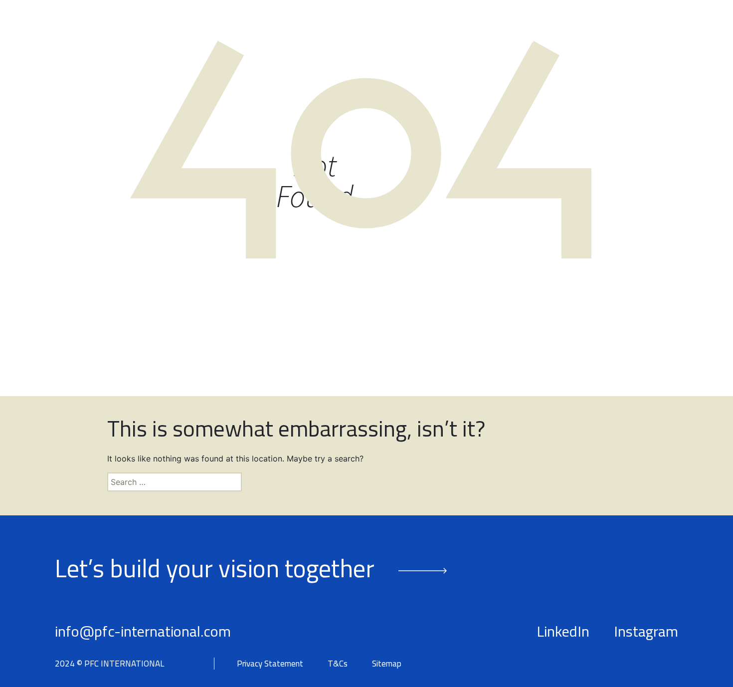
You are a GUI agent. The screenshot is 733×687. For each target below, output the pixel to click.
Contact (659, 39)
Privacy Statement (270, 664)
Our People (346, 39)
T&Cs (338, 664)
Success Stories (510, 39)
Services (418, 39)
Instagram (646, 631)
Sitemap (386, 664)
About (280, 39)
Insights (594, 39)
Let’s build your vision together (214, 568)
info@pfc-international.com (143, 631)
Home (228, 39)
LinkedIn (563, 631)
